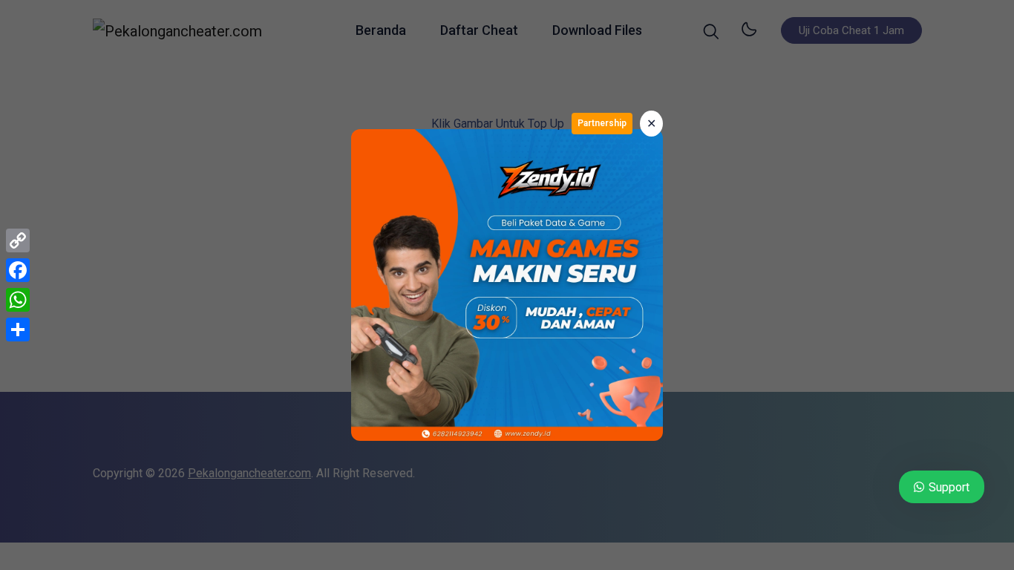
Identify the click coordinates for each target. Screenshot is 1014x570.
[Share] (18, 329)
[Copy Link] (18, 240)
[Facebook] (18, 270)
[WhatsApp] (18, 300)
